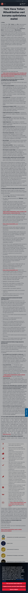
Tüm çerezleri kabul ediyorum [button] (14, 583)
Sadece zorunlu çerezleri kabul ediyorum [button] (14, 586)
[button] (14, 589)
